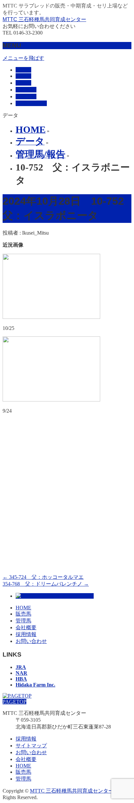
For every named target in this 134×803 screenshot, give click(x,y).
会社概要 (26, 627)
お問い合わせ (31, 641)
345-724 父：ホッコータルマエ (43, 577)
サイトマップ (31, 745)
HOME (23, 607)
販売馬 (23, 614)
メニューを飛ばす (23, 58)
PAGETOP (14, 701)
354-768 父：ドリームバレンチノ (46, 584)
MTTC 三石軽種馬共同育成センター (44, 19)
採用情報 (26, 634)
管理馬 (23, 620)
